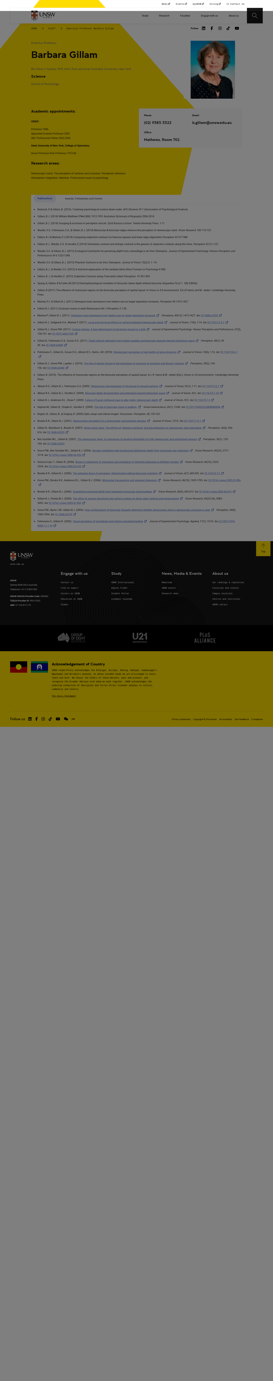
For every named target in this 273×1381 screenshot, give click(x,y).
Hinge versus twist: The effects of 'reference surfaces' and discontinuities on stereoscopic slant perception (145, 428)
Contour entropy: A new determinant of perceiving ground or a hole (111, 329)
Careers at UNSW (70, 593)
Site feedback (242, 719)
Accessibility (225, 719)
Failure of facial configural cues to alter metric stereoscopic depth (124, 400)
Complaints (257, 719)
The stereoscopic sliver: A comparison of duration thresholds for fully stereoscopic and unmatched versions (139, 439)
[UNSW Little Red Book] (73, 719)
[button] (263, 548)
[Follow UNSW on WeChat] (66, 718)
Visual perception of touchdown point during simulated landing (110, 521)
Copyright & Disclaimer (205, 719)
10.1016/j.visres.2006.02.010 (67, 466)
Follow (194, 28)
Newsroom (167, 582)
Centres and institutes (226, 598)
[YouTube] (236, 28)
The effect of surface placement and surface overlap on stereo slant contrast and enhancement (128, 498)
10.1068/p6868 (57, 345)
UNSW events (169, 587)
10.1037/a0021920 (65, 333)
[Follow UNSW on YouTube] (58, 718)
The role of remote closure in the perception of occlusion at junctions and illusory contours (136, 363)
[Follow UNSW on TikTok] (50, 718)
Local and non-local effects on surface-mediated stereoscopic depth (128, 322)
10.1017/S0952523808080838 (205, 407)
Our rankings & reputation (228, 582)
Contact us (67, 582)
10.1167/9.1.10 (213, 393)
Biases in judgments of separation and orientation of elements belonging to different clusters (130, 462)
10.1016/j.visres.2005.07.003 (67, 503)
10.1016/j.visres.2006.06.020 (67, 455)
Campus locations (222, 593)
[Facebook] (212, 28)
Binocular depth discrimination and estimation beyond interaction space (127, 393)
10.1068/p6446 (58, 368)
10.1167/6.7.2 (214, 473)
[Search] (255, 15)
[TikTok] (228, 28)
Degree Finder (119, 587)
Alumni (64, 604)
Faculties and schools (225, 587)
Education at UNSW (71, 598)
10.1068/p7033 (211, 315)
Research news (170, 593)
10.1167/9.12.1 (213, 386)
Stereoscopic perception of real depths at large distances (147, 352)
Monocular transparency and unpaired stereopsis (132, 480)
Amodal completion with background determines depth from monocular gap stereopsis (143, 450)
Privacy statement (181, 719)
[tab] (45, 199)
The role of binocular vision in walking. (118, 407)
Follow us (17, 719)
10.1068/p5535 (58, 432)
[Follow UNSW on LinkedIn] (30, 718)
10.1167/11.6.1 (218, 322)
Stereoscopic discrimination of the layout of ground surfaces (127, 386)
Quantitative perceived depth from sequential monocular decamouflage (115, 491)
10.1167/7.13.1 (195, 421)
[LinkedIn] (204, 28)
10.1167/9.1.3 (204, 400)
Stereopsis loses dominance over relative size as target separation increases (115, 315)
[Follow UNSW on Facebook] (36, 718)
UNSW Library (220, 604)
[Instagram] (220, 28)
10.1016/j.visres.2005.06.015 (218, 491)
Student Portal (120, 593)
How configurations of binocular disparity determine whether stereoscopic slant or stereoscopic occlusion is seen (150, 510)
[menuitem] (145, 16)
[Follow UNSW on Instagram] (43, 718)
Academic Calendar (122, 598)
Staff (51, 28)
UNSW (34, 28)
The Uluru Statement (64, 695)
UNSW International (122, 582)
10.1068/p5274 (66, 514)
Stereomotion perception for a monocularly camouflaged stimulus (112, 421)
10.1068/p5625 (55, 443)
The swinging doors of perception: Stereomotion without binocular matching (118, 473)
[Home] (43, 16)
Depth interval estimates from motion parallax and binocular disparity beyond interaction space (144, 340)
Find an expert (69, 587)
